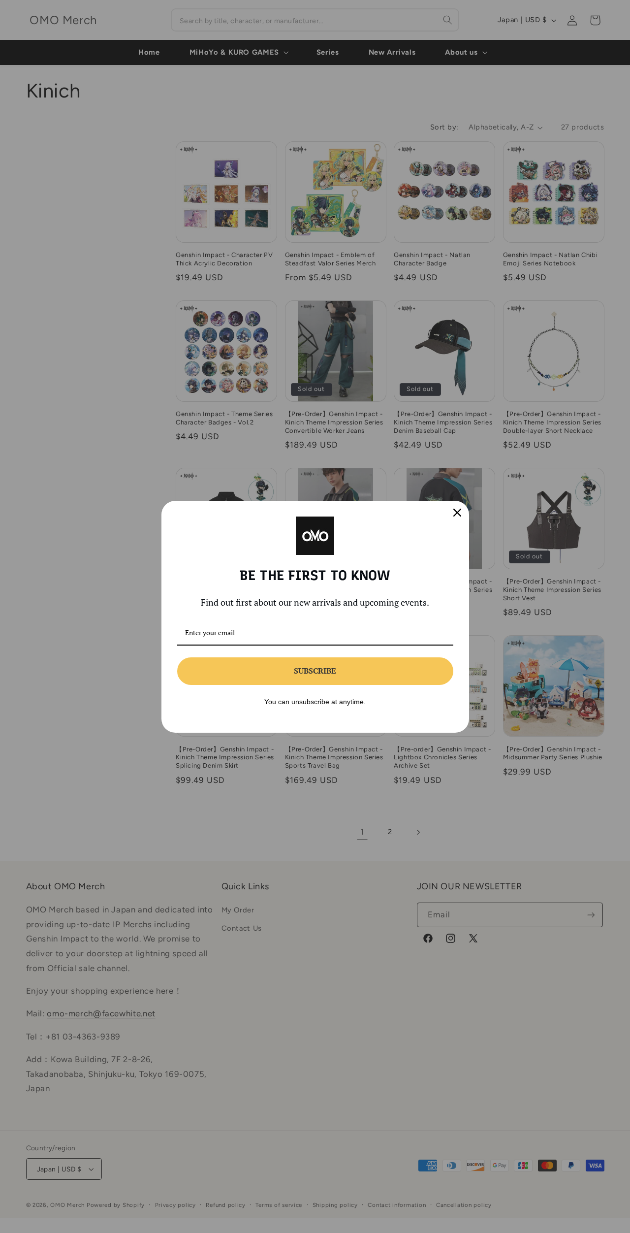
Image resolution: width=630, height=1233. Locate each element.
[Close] (457, 512)
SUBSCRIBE (315, 670)
